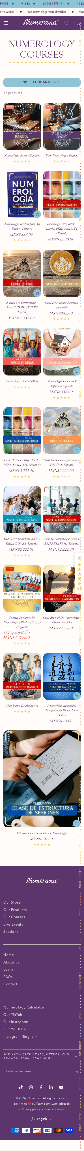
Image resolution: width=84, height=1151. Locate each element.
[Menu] (6, 23)
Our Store (12, 903)
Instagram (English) (20, 1037)
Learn (8, 970)
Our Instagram (15, 1022)
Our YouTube (14, 1029)
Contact (10, 984)
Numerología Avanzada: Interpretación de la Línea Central (61, 710)
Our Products (15, 910)
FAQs (8, 977)
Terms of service (56, 1109)
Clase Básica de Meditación (22, 706)
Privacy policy (31, 1109)
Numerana (34, 1098)
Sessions (10, 932)
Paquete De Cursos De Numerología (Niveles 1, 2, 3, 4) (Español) (22, 622)
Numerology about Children (22, 381)
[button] (66, 23)
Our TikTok (12, 1015)
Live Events (13, 925)
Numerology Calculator (24, 1007)
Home (8, 955)
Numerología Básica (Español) (22, 155)
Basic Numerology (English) (62, 155)
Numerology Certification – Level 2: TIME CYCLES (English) (22, 307)
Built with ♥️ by (42, 1104)
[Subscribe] (78, 1071)
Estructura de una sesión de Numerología (42, 833)
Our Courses (14, 917)
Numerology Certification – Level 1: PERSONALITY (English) (62, 228)
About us (11, 962)
